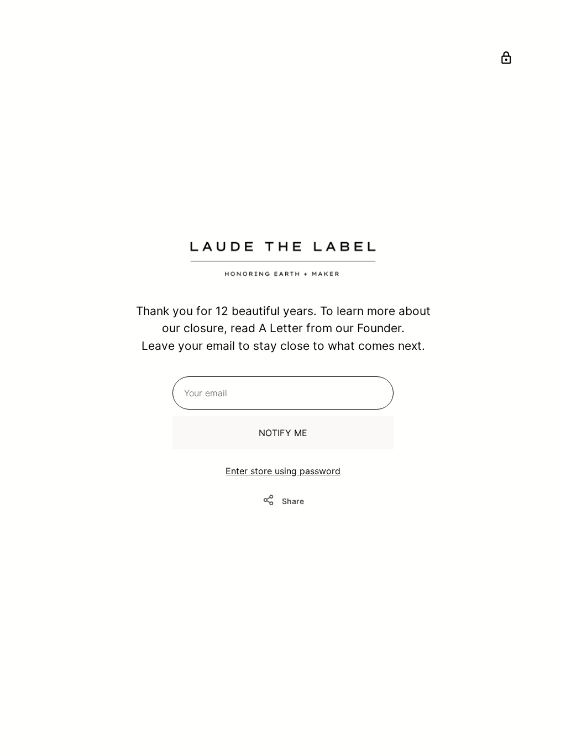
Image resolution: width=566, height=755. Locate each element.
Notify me (283, 432)
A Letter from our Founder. (332, 328)
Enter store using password (283, 470)
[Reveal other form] (506, 59)
